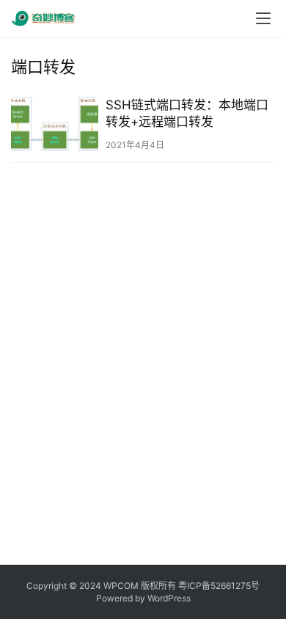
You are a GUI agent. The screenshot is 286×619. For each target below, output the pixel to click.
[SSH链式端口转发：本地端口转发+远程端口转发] (54, 124)
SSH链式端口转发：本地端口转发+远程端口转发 (187, 113)
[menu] (263, 18)
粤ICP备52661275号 (219, 585)
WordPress (169, 598)
